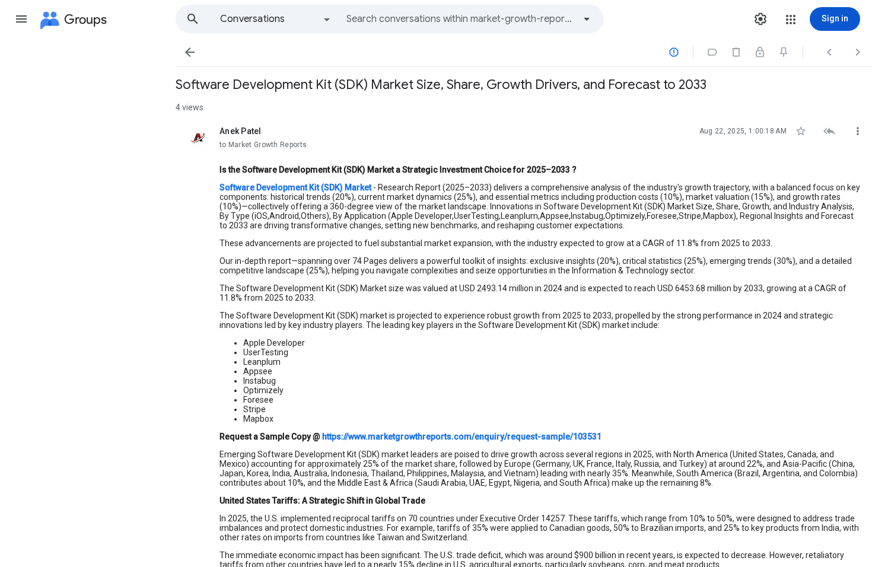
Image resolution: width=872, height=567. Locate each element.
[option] (276, 19)
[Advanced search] (586, 19)
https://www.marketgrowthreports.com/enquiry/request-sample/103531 (462, 436)
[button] (21, 19)
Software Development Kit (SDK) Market (295, 187)
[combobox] (460, 19)
